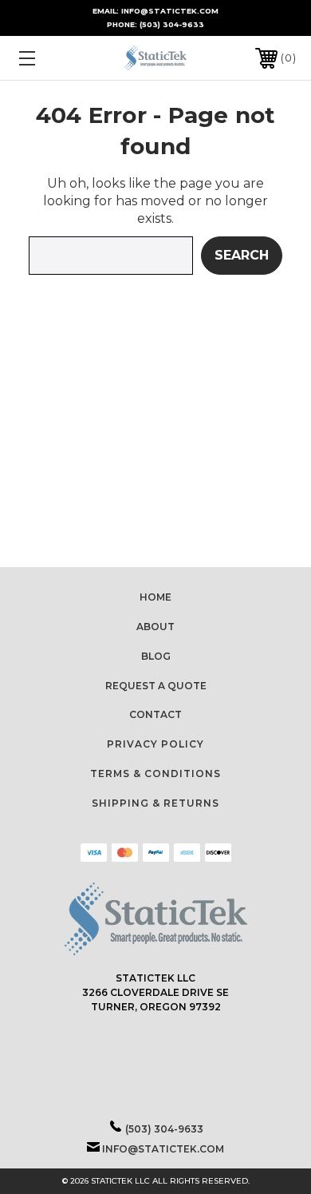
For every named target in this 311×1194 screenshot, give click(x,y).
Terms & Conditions (155, 773)
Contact (155, 714)
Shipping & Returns (155, 803)
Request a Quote (156, 686)
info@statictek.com (163, 1149)
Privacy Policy (155, 744)
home (155, 597)
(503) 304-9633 (172, 24)
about (155, 627)
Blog (156, 656)
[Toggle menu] (46, 58)
